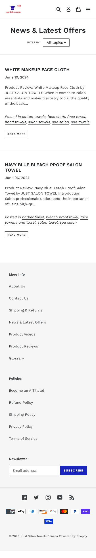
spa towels (80, 122)
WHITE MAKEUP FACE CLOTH (37, 69)
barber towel (33, 217)
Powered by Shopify (73, 536)
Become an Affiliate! (26, 390)
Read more (16, 134)
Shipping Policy (22, 414)
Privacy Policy (21, 426)
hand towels (15, 122)
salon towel (48, 222)
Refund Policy (21, 402)
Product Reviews (23, 346)
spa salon (60, 122)
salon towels (39, 122)
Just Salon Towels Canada (39, 536)
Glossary (16, 358)
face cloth (56, 116)
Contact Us (18, 298)
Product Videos (22, 334)
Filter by (33, 42)
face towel (76, 116)
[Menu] (88, 9)
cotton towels (34, 116)
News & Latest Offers (27, 322)
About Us (17, 286)
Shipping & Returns (25, 310)
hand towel (26, 222)
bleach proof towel (62, 217)
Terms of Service (23, 438)
